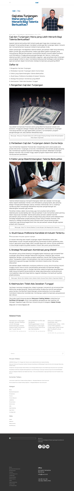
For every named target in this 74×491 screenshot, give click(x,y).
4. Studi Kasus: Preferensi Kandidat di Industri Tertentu (27, 76)
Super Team (11, 410)
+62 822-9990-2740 (44, 481)
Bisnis (10, 389)
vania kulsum (12, 380)
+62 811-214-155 (42, 479)
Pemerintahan (12, 401)
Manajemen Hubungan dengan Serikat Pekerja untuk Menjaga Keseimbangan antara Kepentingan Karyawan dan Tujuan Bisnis (17, 325)
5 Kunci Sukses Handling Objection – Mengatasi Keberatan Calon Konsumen (33, 380)
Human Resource (20, 34)
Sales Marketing (12, 408)
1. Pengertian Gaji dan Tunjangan (20, 68)
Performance (12, 404)
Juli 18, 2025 (31, 331)
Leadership (11, 399)
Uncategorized (12, 412)
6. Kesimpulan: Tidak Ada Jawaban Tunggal (23, 81)
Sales (10, 406)
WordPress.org (12, 425)
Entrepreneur (12, 393)
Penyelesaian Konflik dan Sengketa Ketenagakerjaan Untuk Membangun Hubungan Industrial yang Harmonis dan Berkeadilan (36, 325)
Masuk (10, 419)
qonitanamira (30, 34)
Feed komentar (12, 423)
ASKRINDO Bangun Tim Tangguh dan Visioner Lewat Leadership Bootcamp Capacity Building (29, 362)
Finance (11, 395)
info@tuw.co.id (43, 474)
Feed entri (11, 421)
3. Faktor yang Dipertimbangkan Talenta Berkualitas (26, 73)
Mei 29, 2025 (12, 34)
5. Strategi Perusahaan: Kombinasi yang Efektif (24, 79)
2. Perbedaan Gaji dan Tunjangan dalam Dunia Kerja (26, 71)
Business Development (14, 391)
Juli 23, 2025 (12, 331)
